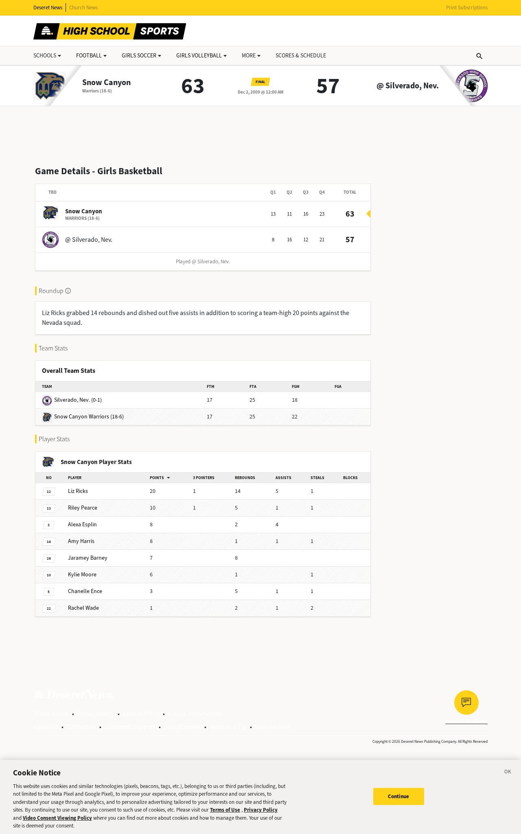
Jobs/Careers (182, 726)
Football (89, 55)
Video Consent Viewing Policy (57, 817)
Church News (83, 7)
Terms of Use (51, 713)
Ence (85, 591)
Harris (81, 541)
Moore (82, 574)
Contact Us (81, 726)
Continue (398, 796)
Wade (83, 608)
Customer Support (130, 726)
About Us (45, 726)
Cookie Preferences (194, 713)
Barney (87, 558)
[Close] (508, 773)
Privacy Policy (95, 713)
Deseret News (47, 7)
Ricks (78, 491)
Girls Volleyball (199, 55)
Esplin (82, 524)
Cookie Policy (141, 713)
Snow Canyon (106, 82)
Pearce (82, 508)
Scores (301, 55)
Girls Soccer (139, 55)
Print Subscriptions (467, 7)
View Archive (272, 726)
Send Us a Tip (228, 726)
